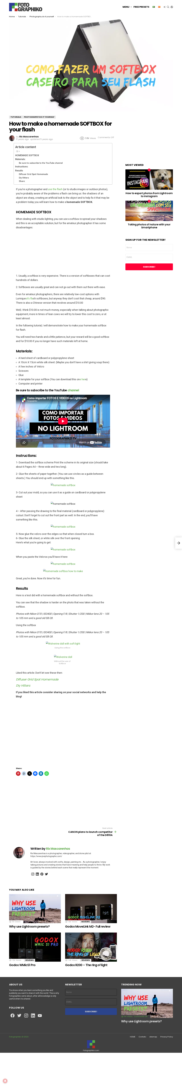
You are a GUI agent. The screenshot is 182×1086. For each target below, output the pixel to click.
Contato (142, 1037)
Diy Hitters (24, 177)
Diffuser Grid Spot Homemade (33, 174)
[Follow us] (164, 7)
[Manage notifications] (5, 1081)
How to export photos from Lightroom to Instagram (149, 194)
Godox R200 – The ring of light (86, 965)
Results (19, 170)
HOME (132, 1037)
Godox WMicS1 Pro (22, 965)
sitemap (153, 1037)
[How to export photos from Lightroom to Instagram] (149, 179)
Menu (126, 7)
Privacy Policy (166, 1037)
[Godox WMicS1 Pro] (35, 947)
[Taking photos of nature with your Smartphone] (149, 211)
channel (73, 390)
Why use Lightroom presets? (29, 926)
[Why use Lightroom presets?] (35, 908)
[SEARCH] (168, 7)
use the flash (55, 189)
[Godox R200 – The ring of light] (91, 947)
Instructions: (21, 166)
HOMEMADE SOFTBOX (27, 155)
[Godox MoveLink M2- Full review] (91, 908)
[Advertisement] (63, 252)
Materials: (20, 159)
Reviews (85, 921)
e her (82, 379)
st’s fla (29, 298)
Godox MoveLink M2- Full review (88, 926)
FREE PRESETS (141, 7)
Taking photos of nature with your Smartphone (149, 226)
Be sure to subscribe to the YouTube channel (41, 163)
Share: (22, 181)
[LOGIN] (172, 7)
